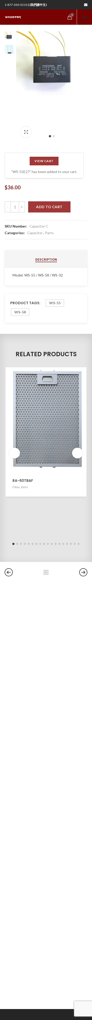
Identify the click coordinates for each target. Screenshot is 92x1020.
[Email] (85, 4)
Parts (49, 233)
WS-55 (55, 303)
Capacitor (35, 233)
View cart (44, 161)
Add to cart (49, 207)
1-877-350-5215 (26, 5)
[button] (50, 136)
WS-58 (20, 312)
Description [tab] (46, 259)
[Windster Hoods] (13, 17)
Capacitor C (38, 226)
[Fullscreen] (26, 132)
